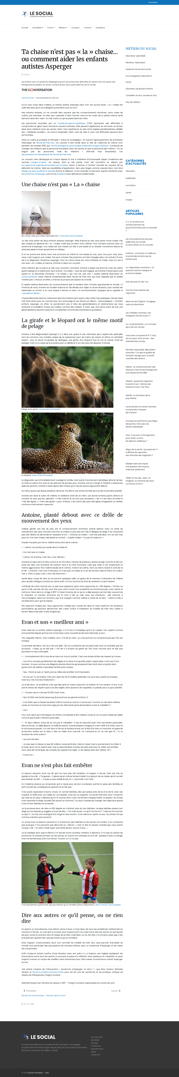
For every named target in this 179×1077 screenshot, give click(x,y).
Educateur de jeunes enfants (139, 88)
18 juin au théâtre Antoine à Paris (48, 972)
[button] (152, 2)
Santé (26, 74)
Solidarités (131, 178)
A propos (75, 27)
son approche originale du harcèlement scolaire (45, 165)
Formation (131, 185)
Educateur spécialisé (135, 55)
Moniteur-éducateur (135, 62)
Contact (88, 27)
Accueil (25, 27)
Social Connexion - (36, 1073)
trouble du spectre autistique (71, 123)
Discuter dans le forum (56, 995)
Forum (50, 27)
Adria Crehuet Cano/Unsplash (108, 905)
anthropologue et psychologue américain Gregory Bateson (80, 145)
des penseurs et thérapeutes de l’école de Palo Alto (46, 154)
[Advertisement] (141, 128)
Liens (93, 1051)
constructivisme (29, 276)
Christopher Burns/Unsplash (71, 236)
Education (130, 171)
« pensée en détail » (31, 293)
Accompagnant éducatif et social (139, 79)
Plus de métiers (133, 102)
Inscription (100, 27)
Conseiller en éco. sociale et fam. (141, 95)
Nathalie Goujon (28, 98)
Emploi (129, 199)
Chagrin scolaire (38, 162)
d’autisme (61, 174)
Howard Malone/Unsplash (49, 409)
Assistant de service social (138, 69)
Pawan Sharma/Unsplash (42, 475)
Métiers (62, 27)
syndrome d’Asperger (34, 174)
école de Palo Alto (45, 142)
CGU (47, 1073)
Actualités (37, 27)
